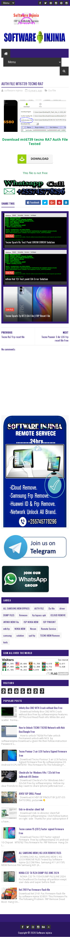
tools (5, 642)
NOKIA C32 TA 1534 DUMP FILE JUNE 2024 (39, 873)
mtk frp (6, 628)
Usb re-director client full (31, 809)
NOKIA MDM (20, 628)
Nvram (33, 628)
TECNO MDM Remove (50, 635)
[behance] (43, 927)
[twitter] (45, 3)
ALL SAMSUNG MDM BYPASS (16, 608)
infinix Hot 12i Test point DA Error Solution (26, 279)
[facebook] (40, 3)
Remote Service (48, 628)
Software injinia (26, 15)
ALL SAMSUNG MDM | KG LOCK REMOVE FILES (40, 853)
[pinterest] (51, 3)
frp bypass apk (39, 615)
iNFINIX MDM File (11, 622)
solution (20, 635)
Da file (52, 90)
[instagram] (56, 3)
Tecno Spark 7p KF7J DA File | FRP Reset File (27, 316)
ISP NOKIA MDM (31, 622)
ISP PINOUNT (49, 622)
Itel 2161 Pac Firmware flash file (34, 890)
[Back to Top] (48, 927)
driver (62, 608)
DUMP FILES (8, 615)
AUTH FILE (39, 608)
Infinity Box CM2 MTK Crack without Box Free (40, 708)
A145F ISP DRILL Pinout (30, 793)
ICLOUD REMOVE (58, 615)
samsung (7, 635)
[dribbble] (33, 927)
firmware (23, 615)
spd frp (32, 635)
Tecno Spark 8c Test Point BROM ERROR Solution (30, 242)
